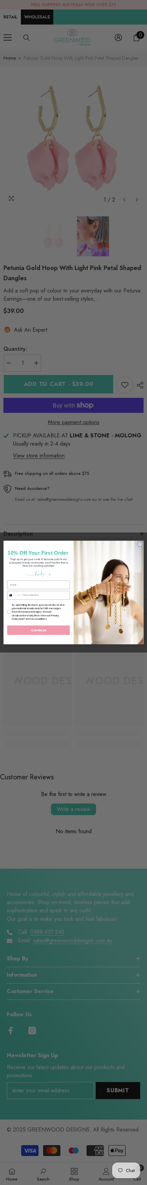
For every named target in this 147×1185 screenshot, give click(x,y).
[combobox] (14, 595)
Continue (38, 630)
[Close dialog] (140, 543)
